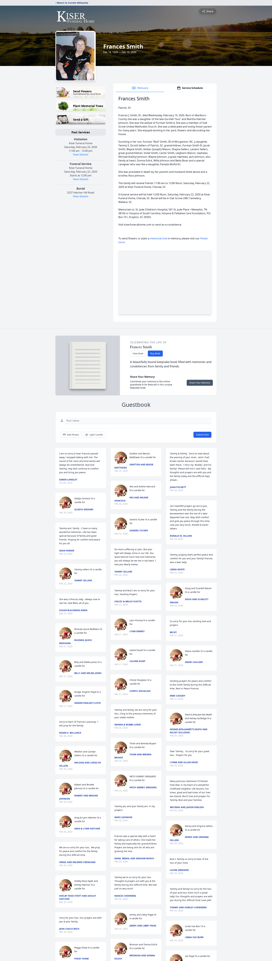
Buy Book (155, 353)
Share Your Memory (199, 382)
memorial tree (158, 238)
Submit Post (202, 434)
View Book (138, 353)
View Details (80, 154)
